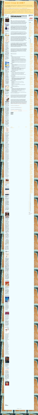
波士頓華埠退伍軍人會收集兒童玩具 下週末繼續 (31, 170)
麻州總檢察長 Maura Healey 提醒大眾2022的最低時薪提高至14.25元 (31, 51)
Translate (30, 214)
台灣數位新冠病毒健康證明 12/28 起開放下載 (31, 67)
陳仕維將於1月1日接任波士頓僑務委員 (31, 43)
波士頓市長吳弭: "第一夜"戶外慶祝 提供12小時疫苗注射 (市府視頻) (31, 55)
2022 (29, 41)
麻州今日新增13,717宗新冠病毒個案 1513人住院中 (31, 99)
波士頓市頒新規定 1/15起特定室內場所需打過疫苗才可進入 (31, 101)
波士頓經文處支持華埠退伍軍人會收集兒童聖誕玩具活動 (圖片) (31, 142)
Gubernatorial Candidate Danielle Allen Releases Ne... (31, 127)
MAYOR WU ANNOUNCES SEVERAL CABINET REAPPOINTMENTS (31, 60)
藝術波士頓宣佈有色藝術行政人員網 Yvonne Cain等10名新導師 (31, 125)
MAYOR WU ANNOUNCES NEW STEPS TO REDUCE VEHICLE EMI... (31, 153)
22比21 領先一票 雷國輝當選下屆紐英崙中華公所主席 (31, 164)
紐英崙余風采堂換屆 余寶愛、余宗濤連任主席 (31, 174)
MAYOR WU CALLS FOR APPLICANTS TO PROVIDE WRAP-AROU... (31, 155)
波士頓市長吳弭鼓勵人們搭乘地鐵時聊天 (31, 130)
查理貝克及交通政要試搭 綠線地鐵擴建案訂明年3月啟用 (31, 48)
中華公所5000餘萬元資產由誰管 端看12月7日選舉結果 (31, 187)
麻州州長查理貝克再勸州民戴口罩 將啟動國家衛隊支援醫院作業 (31, 92)
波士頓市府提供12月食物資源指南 (31, 132)
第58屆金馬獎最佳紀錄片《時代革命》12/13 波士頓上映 (31, 182)
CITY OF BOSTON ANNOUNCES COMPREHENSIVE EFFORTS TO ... (31, 119)
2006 (29, 210)
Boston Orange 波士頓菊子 (15, 3)
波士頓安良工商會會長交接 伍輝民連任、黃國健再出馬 (31, 81)
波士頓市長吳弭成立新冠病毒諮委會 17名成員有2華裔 (31, 177)
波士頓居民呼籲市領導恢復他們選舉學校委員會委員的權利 (31, 179)
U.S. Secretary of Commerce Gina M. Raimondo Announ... (31, 137)
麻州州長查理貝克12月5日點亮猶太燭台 (31, 171)
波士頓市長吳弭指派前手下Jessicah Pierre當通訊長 (31, 83)
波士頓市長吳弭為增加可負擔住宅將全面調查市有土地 (31, 89)
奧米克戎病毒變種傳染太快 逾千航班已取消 (31, 47)
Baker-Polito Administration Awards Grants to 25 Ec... (31, 113)
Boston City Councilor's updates (26, 12)
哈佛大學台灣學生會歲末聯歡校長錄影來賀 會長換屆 (31, 117)
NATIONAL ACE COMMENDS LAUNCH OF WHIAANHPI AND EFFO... (31, 158)
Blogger (19, 408)
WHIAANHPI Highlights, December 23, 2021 (31, 74)
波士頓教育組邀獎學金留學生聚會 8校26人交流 (31, 145)
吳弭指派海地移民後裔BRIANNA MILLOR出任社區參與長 (31, 114)
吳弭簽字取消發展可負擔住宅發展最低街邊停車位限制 (31, 77)
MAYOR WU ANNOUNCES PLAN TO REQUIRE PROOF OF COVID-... (31, 98)
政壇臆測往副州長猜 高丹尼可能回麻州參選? (31, 184)
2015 (29, 204)
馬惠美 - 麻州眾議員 (31, 12)
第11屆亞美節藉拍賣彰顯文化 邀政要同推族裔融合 (31, 190)
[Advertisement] (7, 395)
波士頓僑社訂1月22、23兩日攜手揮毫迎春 (31, 104)
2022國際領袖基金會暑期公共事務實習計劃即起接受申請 (31, 178)
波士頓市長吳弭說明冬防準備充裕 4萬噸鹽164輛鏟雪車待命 (31, 135)
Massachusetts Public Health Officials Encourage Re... (31, 151)
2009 (29, 208)
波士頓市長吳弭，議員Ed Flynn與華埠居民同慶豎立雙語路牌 (31, 76)
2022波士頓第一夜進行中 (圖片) (31, 45)
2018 (29, 202)
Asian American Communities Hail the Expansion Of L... (31, 160)
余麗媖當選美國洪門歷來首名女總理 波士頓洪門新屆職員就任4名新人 (31, 70)
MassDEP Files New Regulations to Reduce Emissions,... (31, 53)
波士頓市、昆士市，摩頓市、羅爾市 (7, 12)
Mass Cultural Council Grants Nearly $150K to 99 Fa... (31, 102)
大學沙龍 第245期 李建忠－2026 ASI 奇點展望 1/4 (8, 13)
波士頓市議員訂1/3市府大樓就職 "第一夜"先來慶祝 (31, 58)
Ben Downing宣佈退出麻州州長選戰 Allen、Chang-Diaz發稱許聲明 (31, 63)
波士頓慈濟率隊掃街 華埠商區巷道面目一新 (31, 108)
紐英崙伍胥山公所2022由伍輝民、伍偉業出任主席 (31, 172)
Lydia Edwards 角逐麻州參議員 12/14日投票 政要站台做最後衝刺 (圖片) (31, 144)
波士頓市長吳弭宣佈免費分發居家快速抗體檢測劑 (31, 94)
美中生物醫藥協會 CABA (31, 33)
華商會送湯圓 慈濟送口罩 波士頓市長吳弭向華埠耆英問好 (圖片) (31, 95)
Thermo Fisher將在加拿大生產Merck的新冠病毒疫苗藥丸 (31, 175)
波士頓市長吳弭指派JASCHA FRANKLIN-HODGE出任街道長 (31, 168)
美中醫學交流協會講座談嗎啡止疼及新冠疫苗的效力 (31, 109)
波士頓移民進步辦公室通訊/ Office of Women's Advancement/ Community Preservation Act (17, 12)
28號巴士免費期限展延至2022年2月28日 (31, 88)
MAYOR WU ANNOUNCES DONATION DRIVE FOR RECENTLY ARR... (31, 72)
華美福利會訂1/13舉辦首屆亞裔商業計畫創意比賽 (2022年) (31, 79)
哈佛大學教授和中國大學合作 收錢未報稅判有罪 (31, 84)
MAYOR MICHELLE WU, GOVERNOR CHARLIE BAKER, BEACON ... (31, 149)
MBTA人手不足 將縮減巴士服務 (31, 161)
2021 (29, 42)
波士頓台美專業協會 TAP (31, 31)
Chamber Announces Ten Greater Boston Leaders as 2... (31, 163)
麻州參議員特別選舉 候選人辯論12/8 (31, 167)
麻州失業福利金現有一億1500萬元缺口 (31, 44)
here (19, 105)
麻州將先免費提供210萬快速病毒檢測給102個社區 (31, 138)
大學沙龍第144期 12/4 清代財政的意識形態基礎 (31, 191)
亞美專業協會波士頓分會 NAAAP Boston (31, 30)
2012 (29, 206)
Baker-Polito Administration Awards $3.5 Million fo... (31, 86)
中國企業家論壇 (30, 35)
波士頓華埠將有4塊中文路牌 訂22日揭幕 (31, 90)
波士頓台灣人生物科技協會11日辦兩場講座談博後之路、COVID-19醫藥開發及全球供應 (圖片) (31, 147)
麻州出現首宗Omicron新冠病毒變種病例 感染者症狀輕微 (31, 185)
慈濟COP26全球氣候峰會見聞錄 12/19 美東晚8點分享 (31, 105)
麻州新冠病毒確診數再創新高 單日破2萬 (31, 49)
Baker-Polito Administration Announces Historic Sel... (31, 111)
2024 (29, 40)
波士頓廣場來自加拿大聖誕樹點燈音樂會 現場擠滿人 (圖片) (31, 188)
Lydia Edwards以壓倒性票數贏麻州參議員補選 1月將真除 (31, 123)
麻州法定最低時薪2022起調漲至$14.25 (31, 68)
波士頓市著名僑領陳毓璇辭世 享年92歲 (31, 131)
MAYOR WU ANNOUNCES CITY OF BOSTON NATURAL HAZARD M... (31, 65)
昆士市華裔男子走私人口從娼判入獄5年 (31, 120)
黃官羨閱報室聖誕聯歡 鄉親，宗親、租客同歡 (31, 80)
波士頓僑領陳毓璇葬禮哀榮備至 (31, 106)
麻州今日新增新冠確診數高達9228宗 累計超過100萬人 (31, 61)
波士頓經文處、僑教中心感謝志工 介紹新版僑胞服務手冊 (31, 166)
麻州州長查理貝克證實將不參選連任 (31, 192)
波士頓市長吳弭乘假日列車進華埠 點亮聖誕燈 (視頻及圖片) (31, 181)
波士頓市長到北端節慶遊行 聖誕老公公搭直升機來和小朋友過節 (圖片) (31, 140)
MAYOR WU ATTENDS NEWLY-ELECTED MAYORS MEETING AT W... (31, 129)
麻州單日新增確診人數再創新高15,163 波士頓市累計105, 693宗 (31, 56)
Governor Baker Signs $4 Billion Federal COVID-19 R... (31, 133)
